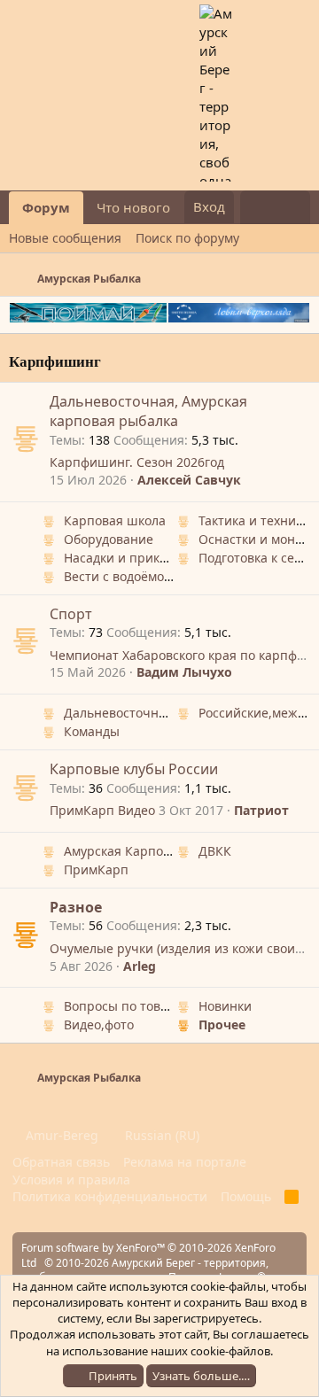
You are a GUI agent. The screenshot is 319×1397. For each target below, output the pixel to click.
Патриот (261, 810)
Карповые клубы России (134, 769)
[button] (184, 207)
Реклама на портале (184, 1161)
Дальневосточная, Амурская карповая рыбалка (148, 411)
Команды (92, 731)
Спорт (71, 614)
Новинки (225, 1005)
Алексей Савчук (189, 479)
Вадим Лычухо (184, 672)
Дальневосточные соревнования (165, 712)
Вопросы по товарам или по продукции (185, 1005)
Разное (76, 907)
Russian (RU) (160, 1135)
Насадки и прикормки (131, 557)
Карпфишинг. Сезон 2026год (137, 462)
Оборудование (108, 539)
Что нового (133, 207)
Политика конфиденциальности (109, 1196)
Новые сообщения (65, 237)
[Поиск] (293, 207)
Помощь (246, 1196)
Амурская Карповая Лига (140, 850)
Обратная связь (61, 1161)
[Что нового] (257, 207)
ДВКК (214, 850)
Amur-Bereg (60, 1135)
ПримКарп (96, 869)
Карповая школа (115, 520)
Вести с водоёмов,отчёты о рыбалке (174, 576)
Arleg (139, 966)
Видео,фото (99, 1024)
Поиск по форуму (187, 237)
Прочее (221, 1024)
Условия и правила (71, 1179)
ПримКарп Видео (102, 810)
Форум (46, 207)
